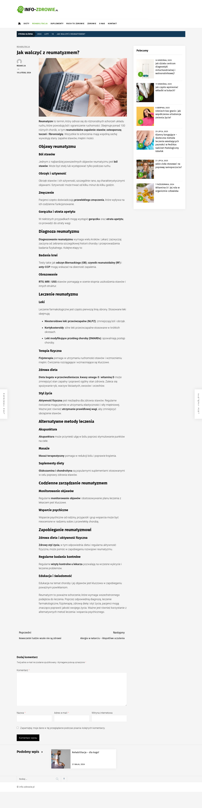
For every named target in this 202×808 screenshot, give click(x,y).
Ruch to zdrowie (75, 24)
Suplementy (57, 24)
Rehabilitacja (40, 24)
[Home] (19, 23)
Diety (26, 24)
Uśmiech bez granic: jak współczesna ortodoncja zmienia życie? (168, 114)
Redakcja (21, 66)
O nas (102, 24)
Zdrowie (91, 24)
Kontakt (112, 24)
